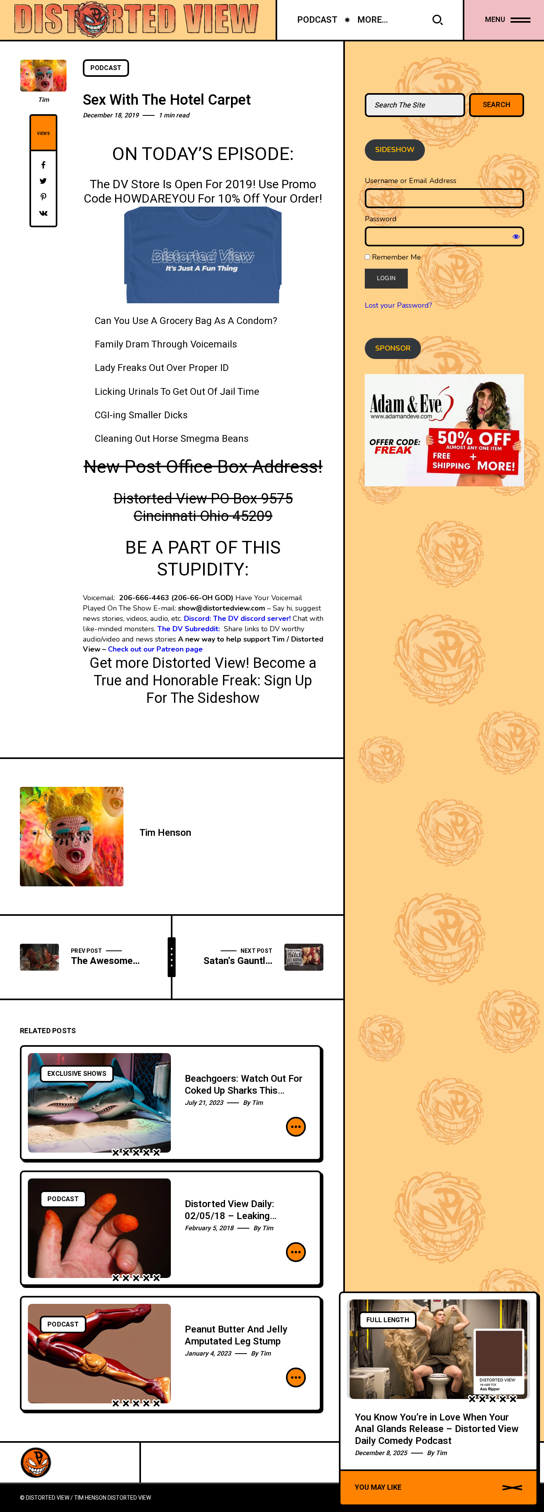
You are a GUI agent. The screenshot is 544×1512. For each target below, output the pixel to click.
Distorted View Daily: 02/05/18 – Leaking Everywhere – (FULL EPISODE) (229, 1222)
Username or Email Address (410, 180)
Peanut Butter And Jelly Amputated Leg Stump (236, 1335)
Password (381, 219)
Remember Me (395, 257)
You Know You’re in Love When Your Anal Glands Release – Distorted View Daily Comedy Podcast (437, 1429)
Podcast (106, 68)
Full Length (387, 1320)
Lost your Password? (398, 305)
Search (497, 104)
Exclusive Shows (76, 1074)
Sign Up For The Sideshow (229, 689)
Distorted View (129, 1498)
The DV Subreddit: (189, 629)
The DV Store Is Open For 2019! (173, 184)
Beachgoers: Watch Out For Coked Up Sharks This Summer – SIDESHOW (244, 1091)
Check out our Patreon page (155, 649)
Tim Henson (165, 833)
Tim (43, 100)
